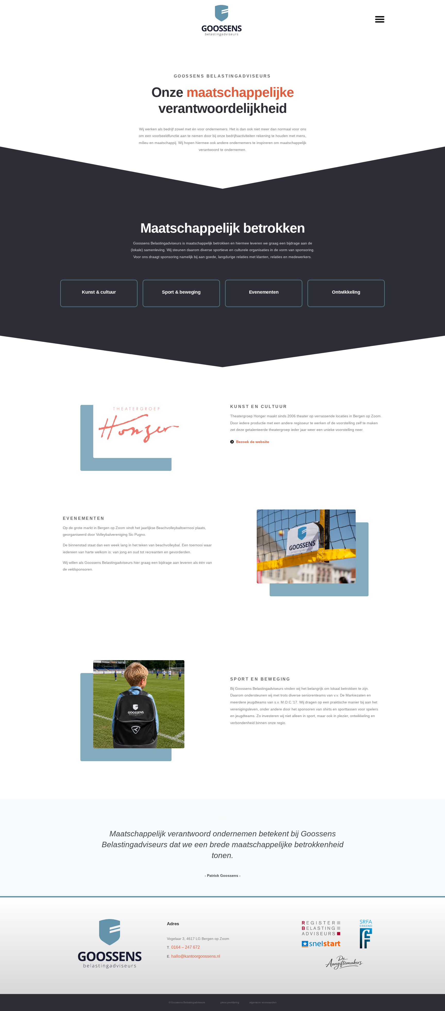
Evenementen (264, 292)
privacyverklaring (229, 1002)
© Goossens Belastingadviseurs (187, 1002)
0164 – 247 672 (185, 947)
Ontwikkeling (346, 292)
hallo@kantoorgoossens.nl (195, 956)
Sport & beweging (181, 292)
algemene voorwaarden (262, 1002)
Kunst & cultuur (99, 292)
